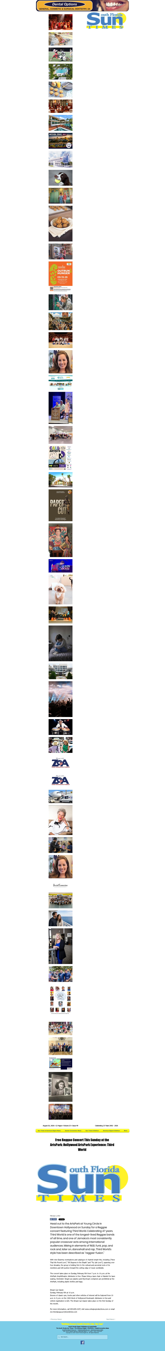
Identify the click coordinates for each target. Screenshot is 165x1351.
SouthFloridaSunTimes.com (69, 1330)
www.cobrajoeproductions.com (96, 1309)
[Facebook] (82, 1342)
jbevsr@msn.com (70, 1312)
